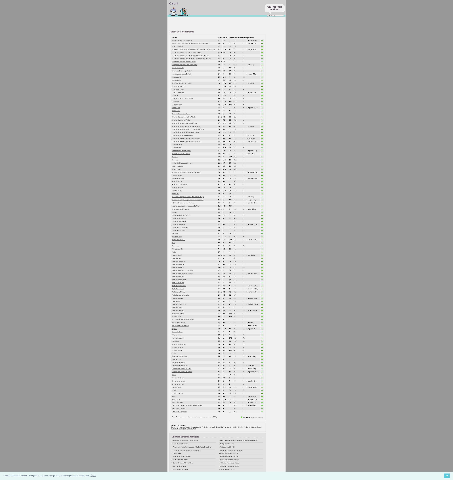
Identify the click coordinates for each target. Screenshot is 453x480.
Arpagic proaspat (177, 46)
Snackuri (253, 427)
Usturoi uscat (176, 399)
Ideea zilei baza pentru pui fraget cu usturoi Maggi (188, 197)
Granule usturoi (177, 191)
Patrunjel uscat (176, 335)
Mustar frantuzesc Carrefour (180, 295)
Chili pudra (175, 101)
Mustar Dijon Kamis (178, 289)
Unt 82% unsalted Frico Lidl (229, 453)
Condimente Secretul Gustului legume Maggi (186, 138)
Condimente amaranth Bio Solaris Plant (184, 123)
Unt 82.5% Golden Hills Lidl (229, 456)
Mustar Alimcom (177, 255)
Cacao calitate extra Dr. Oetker (181, 83)
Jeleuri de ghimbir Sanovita (180, 209)
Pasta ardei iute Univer (180, 460)
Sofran (174, 375)
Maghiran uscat (177, 237)
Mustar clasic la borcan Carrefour (182, 270)
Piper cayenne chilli (178, 338)
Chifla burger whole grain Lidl (229, 463)
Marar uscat (175, 246)
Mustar (174, 252)
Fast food (229, 427)
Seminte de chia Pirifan (180, 469)
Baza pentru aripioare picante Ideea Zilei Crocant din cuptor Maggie (193, 49)
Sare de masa (176, 359)
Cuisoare (175, 157)
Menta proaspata (177, 249)
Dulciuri (223, 427)
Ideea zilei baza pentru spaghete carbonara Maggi (188, 200)
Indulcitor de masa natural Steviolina (183, 203)
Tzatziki (174, 390)
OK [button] (447, 476)
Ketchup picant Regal (178, 230)
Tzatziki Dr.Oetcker (178, 393)
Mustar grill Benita (177, 298)
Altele (185, 429)
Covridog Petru (177, 453)
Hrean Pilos (175, 194)
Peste (204, 427)
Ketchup (174, 212)
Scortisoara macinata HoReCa (181, 369)
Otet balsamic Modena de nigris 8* (183, 319)
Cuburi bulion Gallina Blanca (181, 154)
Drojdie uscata (176, 169)
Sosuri (248, 427)
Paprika (174, 329)
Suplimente (174, 429)
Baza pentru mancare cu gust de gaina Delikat (186, 52)
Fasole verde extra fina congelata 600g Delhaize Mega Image (192, 447)
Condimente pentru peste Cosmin (182, 135)
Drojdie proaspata (177, 166)
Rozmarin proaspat (178, 347)
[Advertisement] (212, 23)
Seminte (208, 427)
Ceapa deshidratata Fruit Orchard (182, 98)
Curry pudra (175, 160)
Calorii (173, 11)
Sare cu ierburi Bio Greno (180, 356)
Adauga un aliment (257, 417)
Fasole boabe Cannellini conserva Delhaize (187, 450)
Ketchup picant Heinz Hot (180, 227)
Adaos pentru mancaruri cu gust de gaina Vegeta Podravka (190, 43)
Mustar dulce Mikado (178, 292)
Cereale (193, 427)
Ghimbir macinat (177, 181)
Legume (198, 427)
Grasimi (218, 427)
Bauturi (235, 427)
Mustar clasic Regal (178, 283)
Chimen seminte (177, 105)
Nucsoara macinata (178, 313)
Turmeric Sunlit (176, 387)
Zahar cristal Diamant (178, 409)
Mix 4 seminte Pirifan (179, 466)
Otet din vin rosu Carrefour (180, 326)
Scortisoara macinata (178, 362)
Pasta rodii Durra (177, 332)
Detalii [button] (93, 476)
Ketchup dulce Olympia (179, 221)
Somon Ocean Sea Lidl (227, 469)
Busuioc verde (176, 80)
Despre (183, 11)
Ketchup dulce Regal (178, 224)
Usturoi (174, 396)
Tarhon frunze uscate (178, 381)
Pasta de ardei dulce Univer (182, 456)
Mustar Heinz (176, 301)
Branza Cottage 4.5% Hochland (183, 463)
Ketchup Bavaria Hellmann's (181, 215)
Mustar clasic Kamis (178, 264)
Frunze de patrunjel (178, 178)
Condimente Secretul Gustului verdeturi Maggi (186, 141)
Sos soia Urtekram (177, 378)
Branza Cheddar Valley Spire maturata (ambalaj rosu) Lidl (238, 441)
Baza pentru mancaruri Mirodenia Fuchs (184, 65)
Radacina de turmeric (178, 344)
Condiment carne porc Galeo (181, 114)
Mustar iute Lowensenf (179, 304)
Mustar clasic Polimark (179, 280)
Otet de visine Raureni (179, 323)
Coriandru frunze (177, 144)
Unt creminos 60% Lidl (227, 447)
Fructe (214, 427)
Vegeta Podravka (177, 402)
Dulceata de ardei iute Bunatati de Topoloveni (186, 172)
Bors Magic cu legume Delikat (181, 74)
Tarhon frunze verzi (178, 384)
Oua (177, 427)
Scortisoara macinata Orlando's (182, 372)
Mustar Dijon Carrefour (179, 286)
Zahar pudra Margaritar (179, 412)
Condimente (242, 427)
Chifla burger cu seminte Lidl (229, 466)
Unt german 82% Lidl (227, 444)
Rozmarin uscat (177, 350)
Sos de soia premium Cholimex (182, 40)
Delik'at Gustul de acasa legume (182, 163)
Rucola (174, 353)
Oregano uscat (176, 316)
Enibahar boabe (177, 175)
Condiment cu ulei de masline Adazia (183, 117)
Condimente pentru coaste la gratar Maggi (185, 132)
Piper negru (175, 341)
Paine (181, 429)
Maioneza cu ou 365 (178, 240)
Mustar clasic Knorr (178, 267)
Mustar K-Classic (177, 307)
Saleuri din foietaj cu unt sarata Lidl (231, 450)
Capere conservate (178, 92)
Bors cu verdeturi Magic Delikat (182, 71)
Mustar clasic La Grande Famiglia (182, 273)
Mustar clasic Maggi (178, 276)
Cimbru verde (176, 111)
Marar (173, 243)
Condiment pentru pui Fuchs (181, 120)
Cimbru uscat (176, 108)
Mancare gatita (191, 429)
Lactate (188, 427)
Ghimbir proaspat (177, 187)
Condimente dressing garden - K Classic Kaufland (188, 129)
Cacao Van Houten (178, 89)
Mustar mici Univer (178, 310)
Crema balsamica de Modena (181, 151)
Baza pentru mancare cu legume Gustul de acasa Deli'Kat (190, 55)
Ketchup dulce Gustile (179, 218)
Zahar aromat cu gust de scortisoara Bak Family (187, 405)
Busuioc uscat (176, 77)
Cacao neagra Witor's (178, 86)
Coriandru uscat (177, 148)
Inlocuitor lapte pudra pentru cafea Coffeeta (185, 206)
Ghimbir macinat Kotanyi (179, 184)
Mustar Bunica (176, 258)
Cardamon (175, 95)
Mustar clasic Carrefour (179, 261)
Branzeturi (182, 427)
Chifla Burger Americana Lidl (229, 460)
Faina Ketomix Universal (181, 444)
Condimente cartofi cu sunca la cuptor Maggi (186, 126)
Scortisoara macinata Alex (180, 366)
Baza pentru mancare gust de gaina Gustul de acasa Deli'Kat (191, 59)
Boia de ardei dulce (178, 68)
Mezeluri (259, 427)
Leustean (175, 234)
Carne (173, 427)
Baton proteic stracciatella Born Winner (185, 441)
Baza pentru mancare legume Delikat (183, 62)
